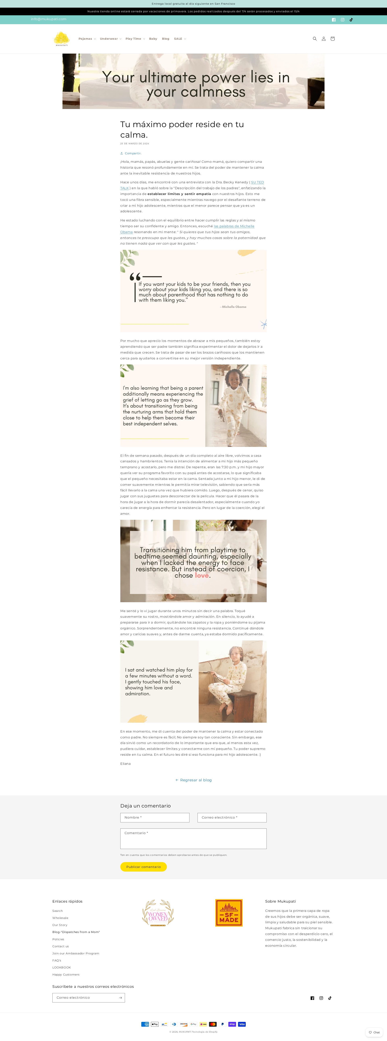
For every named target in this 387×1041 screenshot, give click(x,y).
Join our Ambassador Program (75, 953)
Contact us (60, 946)
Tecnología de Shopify (204, 1032)
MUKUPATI (185, 1032)
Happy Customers (66, 974)
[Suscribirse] (120, 998)
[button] (87, 38)
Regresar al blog (196, 780)
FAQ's (56, 960)
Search (57, 911)
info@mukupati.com (49, 19)
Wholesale (60, 918)
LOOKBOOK (61, 967)
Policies (58, 939)
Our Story (59, 925)
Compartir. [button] (133, 153)
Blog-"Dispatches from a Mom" (76, 932)
